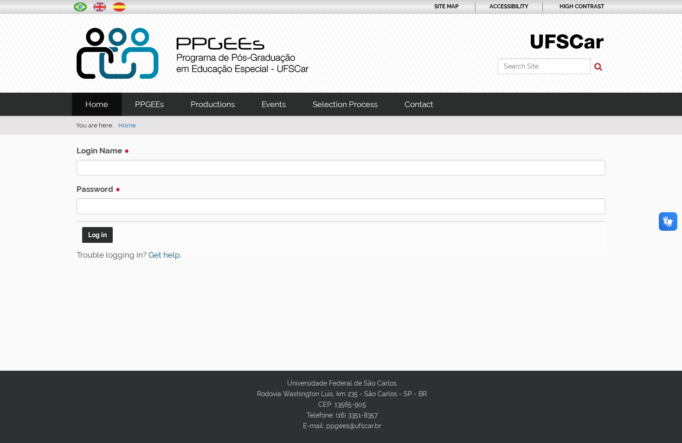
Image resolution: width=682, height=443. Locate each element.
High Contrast (582, 6)
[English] (193, 53)
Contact (419, 104)
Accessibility (508, 6)
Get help (164, 254)
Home (96, 104)
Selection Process (345, 104)
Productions (213, 104)
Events (274, 104)
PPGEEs (149, 104)
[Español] (119, 6)
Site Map (446, 6)
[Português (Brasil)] (80, 6)
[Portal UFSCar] (567, 40)
